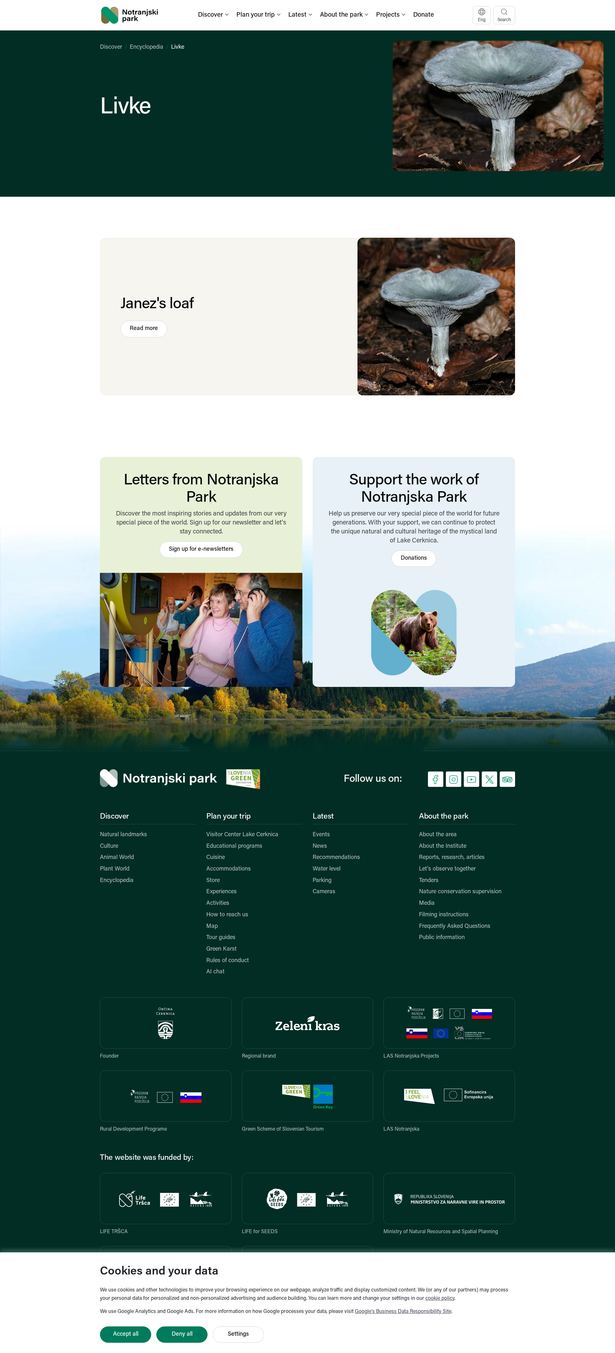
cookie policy (440, 1298)
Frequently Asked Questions (454, 926)
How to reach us (227, 915)
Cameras (324, 892)
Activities (217, 903)
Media (427, 903)
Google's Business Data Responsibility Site (403, 1311)
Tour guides (220, 938)
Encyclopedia (146, 47)
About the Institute (442, 846)
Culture (109, 846)
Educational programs (234, 846)
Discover (111, 47)
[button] (214, 15)
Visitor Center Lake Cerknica (242, 835)
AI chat (215, 972)
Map (212, 926)
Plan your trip (228, 817)
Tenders (429, 881)
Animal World (117, 858)
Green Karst (221, 949)
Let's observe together (447, 869)
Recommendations (336, 858)
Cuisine (215, 858)
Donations (414, 558)
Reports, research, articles (452, 858)
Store (213, 881)
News (320, 846)
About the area (438, 835)
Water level (326, 869)
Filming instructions (444, 915)
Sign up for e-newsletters (201, 549)
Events (321, 835)
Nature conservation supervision (460, 892)
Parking (322, 881)
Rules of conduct (227, 961)
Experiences (221, 892)
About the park (443, 817)
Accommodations (228, 869)
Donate (423, 15)
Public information (442, 938)
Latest (323, 817)
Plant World (114, 869)
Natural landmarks (123, 835)
